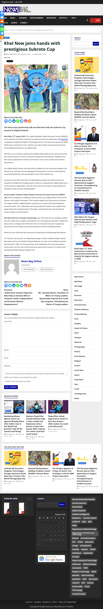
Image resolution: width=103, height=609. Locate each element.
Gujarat (84, 549)
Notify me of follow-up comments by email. (20, 377)
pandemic (76, 579)
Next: (53, 297)
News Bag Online (11, 54)
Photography (79, 347)
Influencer (76, 564)
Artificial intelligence (80, 514)
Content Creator (89, 518)
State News (78, 380)
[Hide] (1, 41)
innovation (76, 568)
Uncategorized (80, 394)
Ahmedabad (77, 507)
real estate (93, 579)
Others (23, 23)
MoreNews (58, 607)
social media (77, 586)
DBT (89, 522)
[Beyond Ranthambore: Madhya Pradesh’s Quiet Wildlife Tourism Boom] (86, 101)
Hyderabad (88, 553)
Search (77, 38)
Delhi (74, 525)
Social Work (79, 370)
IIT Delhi (75, 557)
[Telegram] (21, 121)
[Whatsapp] (18, 121)
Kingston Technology (80, 572)
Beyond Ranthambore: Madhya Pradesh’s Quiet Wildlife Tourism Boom (85, 114)
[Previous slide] (27, 499)
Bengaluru (76, 518)
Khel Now (64, 139)
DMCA (54, 602)
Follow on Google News (67, 602)
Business (23, 18)
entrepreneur (85, 546)
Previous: (18, 297)
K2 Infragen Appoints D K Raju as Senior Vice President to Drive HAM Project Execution (85, 147)
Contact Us (46, 602)
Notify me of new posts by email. (18, 381)
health (92, 549)
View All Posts (46, 269)
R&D (84, 579)
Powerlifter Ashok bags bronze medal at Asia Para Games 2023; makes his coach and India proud (58, 421)
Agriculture (78, 277)
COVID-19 (76, 522)
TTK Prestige (77, 590)
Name (6, 350)
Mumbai (75, 575)
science (90, 583)
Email (6, 358)
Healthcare (76, 553)
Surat (87, 586)
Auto (6, 23)
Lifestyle (63, 18)
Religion (77, 361)
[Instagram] (25, 121)
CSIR (84, 522)
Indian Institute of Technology (84, 560)
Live (97, 20)
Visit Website (29, 269)
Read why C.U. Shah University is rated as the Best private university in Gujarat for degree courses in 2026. (86, 253)
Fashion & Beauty (81, 309)
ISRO (86, 568)
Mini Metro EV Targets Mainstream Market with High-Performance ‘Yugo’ (85, 219)
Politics (77, 351)
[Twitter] (10, 121)
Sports (14, 23)
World (76, 398)
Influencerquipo (89, 564)
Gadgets (77, 323)
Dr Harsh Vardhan (88, 538)
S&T (83, 583)
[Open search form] (87, 20)
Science (77, 365)
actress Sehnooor (79, 503)
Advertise (37, 602)
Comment (8, 321)
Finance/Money (80, 314)
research (75, 583)
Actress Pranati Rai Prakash (83, 499)
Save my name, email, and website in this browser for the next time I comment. (35, 374)
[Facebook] (6, 121)
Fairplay (75, 549)
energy (75, 546)
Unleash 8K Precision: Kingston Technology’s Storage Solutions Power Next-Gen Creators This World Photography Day (85, 80)
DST (73, 542)
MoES (94, 572)
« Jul (39, 547)
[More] (29, 121)
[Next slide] (30, 499)
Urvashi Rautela (78, 594)
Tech (73, 18)
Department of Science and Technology (83, 534)
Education (51, 18)
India (12, 18)
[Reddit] (2, 21)
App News (78, 281)
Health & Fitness (81, 328)
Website (7, 366)
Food (76, 319)
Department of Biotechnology (84, 529)
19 (47, 535)
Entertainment (36, 18)
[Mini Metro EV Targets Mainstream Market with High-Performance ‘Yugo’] (86, 206)
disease (75, 538)
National (77, 342)
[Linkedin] (14, 121)
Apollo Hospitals (78, 510)
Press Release (81, 139)
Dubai (80, 542)
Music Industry (88, 575)
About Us (29, 602)
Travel (78, 107)
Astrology (78, 286)
